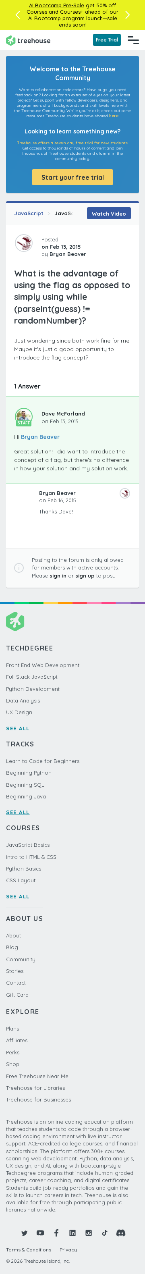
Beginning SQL (25, 784)
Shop (12, 1064)
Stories (14, 971)
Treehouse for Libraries (35, 1088)
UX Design (19, 712)
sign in (58, 575)
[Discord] (120, 1233)
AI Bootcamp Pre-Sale (56, 5)
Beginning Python (29, 772)
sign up (85, 575)
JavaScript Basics (28, 845)
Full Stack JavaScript (32, 676)
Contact (16, 982)
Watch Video (109, 213)
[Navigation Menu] (133, 40)
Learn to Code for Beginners (42, 761)
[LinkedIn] (72, 1233)
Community (20, 959)
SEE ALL (18, 728)
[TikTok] (104, 1233)
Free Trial (107, 40)
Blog (12, 947)
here (113, 115)
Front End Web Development (42, 665)
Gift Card (17, 994)
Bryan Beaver (40, 437)
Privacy (68, 1250)
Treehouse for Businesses (38, 1099)
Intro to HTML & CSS (31, 857)
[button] (17, 15)
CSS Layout (20, 880)
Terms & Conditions (28, 1250)
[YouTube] (40, 1233)
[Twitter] (24, 1233)
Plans (12, 1028)
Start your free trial (72, 177)
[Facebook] (56, 1233)
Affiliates (16, 1040)
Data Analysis (23, 700)
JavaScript (29, 213)
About (13, 935)
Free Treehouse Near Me (37, 1076)
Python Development (33, 689)
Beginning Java (26, 796)
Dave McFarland (63, 413)
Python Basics (23, 868)
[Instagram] (88, 1233)
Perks (12, 1052)
